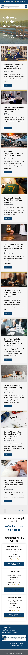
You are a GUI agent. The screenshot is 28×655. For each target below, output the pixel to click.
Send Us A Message (8, 630)
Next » (20, 511)
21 (15, 511)
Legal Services (15, 645)
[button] (26, 6)
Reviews (12, 643)
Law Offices (19, 643)
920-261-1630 (15, 559)
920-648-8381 (15, 584)
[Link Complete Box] (14, 67)
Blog (22, 645)
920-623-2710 (15, 610)
